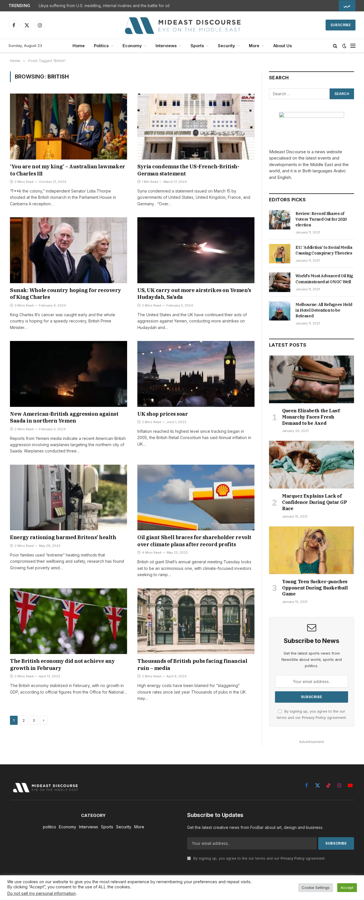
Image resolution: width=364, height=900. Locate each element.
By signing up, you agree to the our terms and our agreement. (258, 858)
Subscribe (340, 25)
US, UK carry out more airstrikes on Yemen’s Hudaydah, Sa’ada (194, 293)
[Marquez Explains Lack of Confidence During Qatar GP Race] (311, 465)
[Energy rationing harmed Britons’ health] (68, 498)
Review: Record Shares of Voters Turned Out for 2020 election (321, 219)
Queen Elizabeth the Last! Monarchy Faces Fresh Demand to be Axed (311, 417)
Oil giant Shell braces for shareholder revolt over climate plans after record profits (194, 540)
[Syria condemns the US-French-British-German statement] (196, 127)
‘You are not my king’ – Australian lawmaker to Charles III (67, 170)
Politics (101, 45)
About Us (282, 45)
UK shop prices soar (162, 414)
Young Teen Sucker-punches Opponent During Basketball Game (315, 588)
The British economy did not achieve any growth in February (62, 664)
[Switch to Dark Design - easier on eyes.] (344, 46)
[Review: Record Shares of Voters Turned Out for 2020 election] (279, 219)
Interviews (166, 45)
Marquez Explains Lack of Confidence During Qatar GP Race (314, 502)
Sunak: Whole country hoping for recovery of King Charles (65, 293)
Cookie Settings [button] (316, 887)
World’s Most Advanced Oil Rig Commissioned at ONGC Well (324, 278)
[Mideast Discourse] (182, 25)
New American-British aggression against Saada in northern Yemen (64, 417)
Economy (132, 45)
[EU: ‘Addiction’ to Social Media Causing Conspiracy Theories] (279, 253)
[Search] (335, 46)
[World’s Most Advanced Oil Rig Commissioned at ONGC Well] (279, 282)
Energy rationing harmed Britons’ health (63, 537)
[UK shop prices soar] (196, 374)
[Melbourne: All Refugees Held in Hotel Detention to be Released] (279, 310)
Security (226, 45)
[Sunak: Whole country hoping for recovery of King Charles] (68, 250)
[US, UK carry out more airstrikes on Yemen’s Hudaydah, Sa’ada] (196, 250)
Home (79, 45)
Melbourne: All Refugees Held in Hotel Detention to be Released (323, 310)
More (254, 45)
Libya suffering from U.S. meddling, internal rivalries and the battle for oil (104, 5)
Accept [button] (347, 887)
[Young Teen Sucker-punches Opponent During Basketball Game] (311, 550)
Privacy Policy (314, 717)
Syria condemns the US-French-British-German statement (188, 170)
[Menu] (352, 46)
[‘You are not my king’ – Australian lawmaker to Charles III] (68, 127)
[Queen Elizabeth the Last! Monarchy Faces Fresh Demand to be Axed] (311, 379)
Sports (197, 45)
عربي (347, 6)
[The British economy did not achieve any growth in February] (68, 621)
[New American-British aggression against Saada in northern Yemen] (68, 374)
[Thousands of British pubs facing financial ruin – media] (196, 621)
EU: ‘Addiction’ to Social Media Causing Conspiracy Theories (323, 250)
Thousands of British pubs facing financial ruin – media (192, 664)
